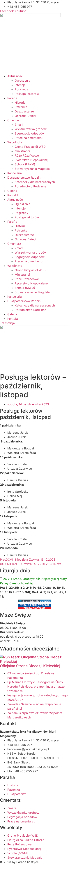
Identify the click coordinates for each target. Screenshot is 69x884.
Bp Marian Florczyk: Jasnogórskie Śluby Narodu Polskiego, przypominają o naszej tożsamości (36, 686)
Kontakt (12, 195)
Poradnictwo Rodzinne (30, 186)
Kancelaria (14, 173)
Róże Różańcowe (27, 155)
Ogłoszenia (22, 80)
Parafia (12, 98)
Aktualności (15, 76)
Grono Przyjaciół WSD (30, 146)
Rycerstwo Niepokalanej (31, 160)
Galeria (12, 191)
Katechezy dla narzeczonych (35, 182)
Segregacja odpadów (30, 133)
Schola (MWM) (25, 164)
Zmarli (19, 124)
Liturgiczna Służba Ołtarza (25, 840)
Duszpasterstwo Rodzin (23, 177)
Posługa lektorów (27, 94)
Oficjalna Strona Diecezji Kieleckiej (30, 666)
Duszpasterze (24, 111)
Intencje (20, 85)
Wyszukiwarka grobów (31, 129)
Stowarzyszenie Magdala (32, 169)
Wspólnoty (14, 142)
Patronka (21, 107)
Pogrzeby (21, 89)
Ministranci (22, 151)
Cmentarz (14, 120)
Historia (20, 102)
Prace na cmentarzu (29, 138)
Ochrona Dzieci (25, 116)
